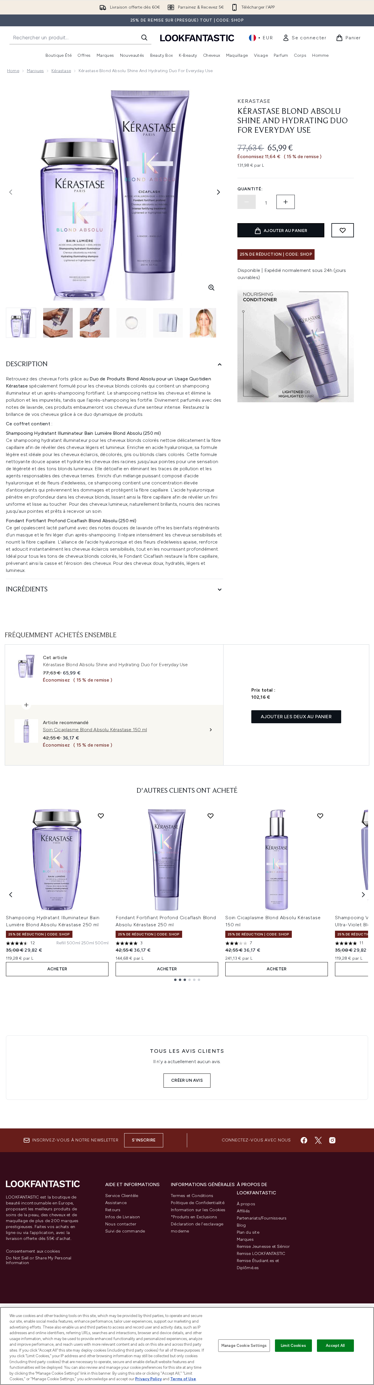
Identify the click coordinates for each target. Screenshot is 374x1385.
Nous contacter (120, 1224)
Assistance (116, 1202)
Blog (241, 1225)
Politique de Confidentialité (197, 1202)
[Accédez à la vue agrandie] (211, 287)
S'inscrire (144, 1140)
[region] (187, 1346)
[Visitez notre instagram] (332, 1140)
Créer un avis (187, 1080)
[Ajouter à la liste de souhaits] (342, 230)
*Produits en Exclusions (194, 1216)
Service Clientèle (121, 1195)
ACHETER (57, 969)
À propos (246, 1203)
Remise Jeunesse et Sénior (263, 1246)
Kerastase (254, 101)
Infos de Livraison (122, 1216)
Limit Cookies (293, 1345)
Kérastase (61, 70)
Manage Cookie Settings (244, 1345)
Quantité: (250, 189)
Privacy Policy (148, 1379)
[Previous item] (10, 894)
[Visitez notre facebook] (304, 1140)
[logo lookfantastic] (197, 37)
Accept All (335, 1345)
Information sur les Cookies (198, 1209)
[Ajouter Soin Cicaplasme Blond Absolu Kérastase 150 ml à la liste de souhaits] (320, 816)
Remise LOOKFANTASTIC (261, 1253)
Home (13, 70)
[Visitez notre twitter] (318, 1140)
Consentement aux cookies (33, 1251)
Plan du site (248, 1232)
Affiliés (243, 1211)
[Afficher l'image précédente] (10, 192)
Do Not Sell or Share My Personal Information (38, 1260)
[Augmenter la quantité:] (285, 202)
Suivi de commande (125, 1231)
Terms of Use (183, 1379)
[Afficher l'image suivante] (218, 192)
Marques (35, 70)
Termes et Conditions (192, 1195)
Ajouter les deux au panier (296, 716)
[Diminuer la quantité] (246, 202)
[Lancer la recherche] (144, 37)
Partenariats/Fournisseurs (262, 1218)
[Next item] (363, 894)
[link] (304, 38)
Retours (112, 1209)
